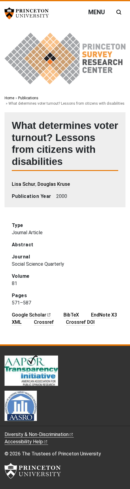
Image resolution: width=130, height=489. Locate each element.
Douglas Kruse (53, 184)
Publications (28, 98)
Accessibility (24, 442)
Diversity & (37, 434)
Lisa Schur (23, 184)
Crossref (44, 322)
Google (29, 315)
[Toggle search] (119, 12)
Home (9, 98)
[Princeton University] (29, 13)
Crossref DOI (80, 322)
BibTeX (71, 315)
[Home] (65, 61)
